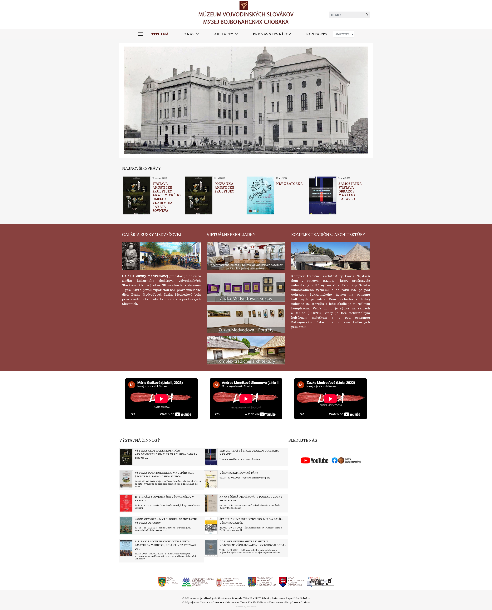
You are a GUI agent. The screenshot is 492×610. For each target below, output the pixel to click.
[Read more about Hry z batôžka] (260, 196)
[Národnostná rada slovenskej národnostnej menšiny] (197, 581)
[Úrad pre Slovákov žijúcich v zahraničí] (292, 581)
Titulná (160, 34)
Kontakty (316, 34)
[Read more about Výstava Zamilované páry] (211, 479)
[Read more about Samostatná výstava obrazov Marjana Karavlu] (322, 196)
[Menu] (140, 34)
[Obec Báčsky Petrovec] (168, 581)
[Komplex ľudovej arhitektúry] (330, 255)
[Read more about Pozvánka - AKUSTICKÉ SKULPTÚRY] (198, 196)
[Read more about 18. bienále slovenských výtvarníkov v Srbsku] (126, 503)
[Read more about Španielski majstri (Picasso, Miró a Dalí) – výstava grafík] (211, 525)
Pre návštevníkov (272, 34)
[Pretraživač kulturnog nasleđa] (320, 581)
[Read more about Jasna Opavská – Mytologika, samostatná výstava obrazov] (126, 525)
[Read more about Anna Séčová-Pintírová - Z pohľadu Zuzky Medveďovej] (211, 503)
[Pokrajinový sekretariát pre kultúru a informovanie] (262, 581)
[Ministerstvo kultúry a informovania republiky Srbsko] (230, 581)
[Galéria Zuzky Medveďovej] (161, 255)
